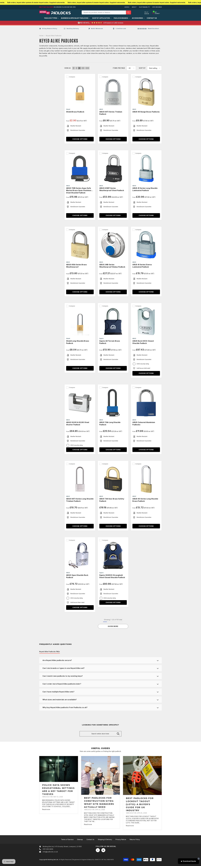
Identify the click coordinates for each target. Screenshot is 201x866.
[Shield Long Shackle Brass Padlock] (80, 321)
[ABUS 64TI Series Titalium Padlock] (113, 92)
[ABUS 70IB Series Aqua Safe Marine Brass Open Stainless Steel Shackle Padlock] (80, 168)
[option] (59, 785)
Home (41, 35)
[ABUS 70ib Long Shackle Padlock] (113, 403)
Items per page (119, 68)
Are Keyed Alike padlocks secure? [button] (57, 660)
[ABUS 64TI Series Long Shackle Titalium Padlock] (80, 479)
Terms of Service (67, 839)
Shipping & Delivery (105, 839)
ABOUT (134, 7)
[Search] (106, 12)
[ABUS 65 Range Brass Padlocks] (146, 92)
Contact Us (90, 839)
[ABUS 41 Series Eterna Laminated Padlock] (146, 245)
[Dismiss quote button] (198, 859)
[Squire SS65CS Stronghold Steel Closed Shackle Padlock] (113, 555)
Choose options (79, 139)
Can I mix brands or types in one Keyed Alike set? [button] (64, 668)
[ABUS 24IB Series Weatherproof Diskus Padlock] (113, 245)
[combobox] (104, 12)
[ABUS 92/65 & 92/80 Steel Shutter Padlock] (80, 403)
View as (67, 68)
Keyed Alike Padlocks (54, 35)
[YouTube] (103, 850)
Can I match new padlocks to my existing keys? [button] (63, 676)
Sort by (142, 68)
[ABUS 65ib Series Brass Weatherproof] (80, 245)
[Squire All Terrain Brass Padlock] (113, 321)
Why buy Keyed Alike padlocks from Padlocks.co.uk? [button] (65, 707)
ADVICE (126, 7)
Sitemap (80, 839)
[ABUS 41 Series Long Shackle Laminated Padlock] (146, 168)
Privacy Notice (121, 839)
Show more (113, 626)
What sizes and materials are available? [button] (60, 700)
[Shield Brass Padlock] (80, 92)
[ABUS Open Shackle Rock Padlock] (80, 555)
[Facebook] (98, 850)
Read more (46, 809)
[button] (73, 68)
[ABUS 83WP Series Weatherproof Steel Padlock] (113, 168)
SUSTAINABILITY (144, 7)
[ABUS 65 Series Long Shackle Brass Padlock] (146, 479)
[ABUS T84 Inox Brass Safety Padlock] (113, 479)
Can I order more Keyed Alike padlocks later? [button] (62, 684)
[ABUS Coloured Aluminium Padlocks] (146, 403)
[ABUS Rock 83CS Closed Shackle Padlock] (146, 321)
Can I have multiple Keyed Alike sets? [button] (58, 692)
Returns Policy (135, 839)
